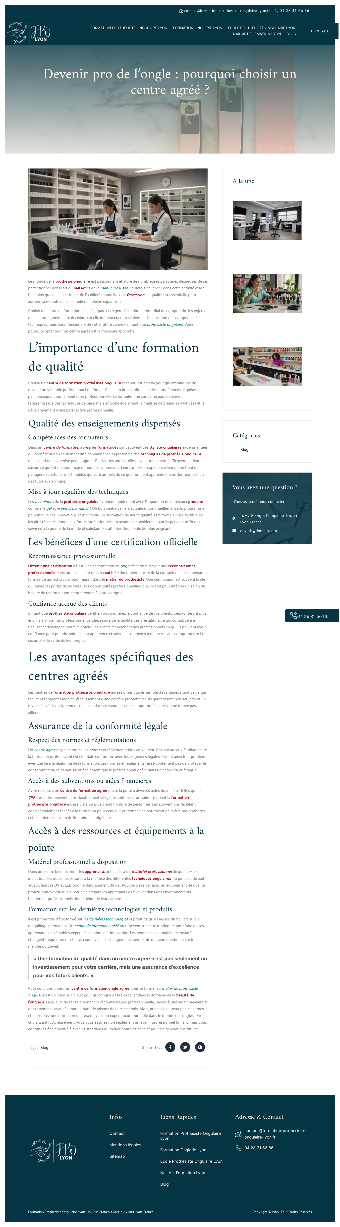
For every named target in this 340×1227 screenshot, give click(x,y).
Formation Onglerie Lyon (198, 28)
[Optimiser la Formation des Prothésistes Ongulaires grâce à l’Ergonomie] (267, 220)
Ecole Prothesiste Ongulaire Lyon (262, 28)
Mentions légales (125, 1144)
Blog (291, 34)
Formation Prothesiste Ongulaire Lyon (129, 28)
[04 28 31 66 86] (293, 615)
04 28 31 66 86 (313, 615)
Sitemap (117, 1156)
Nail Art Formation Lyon (257, 34)
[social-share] (170, 1047)
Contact (117, 1133)
